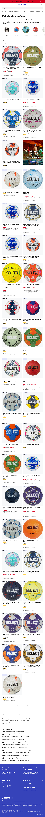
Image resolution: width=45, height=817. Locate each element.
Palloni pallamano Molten (35, 35)
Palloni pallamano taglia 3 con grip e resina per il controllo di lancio (15, 734)
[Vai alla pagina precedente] (18, 706)
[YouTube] (8, 786)
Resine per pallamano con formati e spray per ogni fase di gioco (14, 747)
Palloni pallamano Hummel (25, 35)
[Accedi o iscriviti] (39, 4)
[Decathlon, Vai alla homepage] (21, 4)
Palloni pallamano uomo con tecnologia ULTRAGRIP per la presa (14, 742)
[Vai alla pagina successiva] (26, 706)
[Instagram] (10, 786)
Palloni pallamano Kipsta (6, 35)
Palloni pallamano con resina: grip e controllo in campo (13, 731)
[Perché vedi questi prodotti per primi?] (2, 43)
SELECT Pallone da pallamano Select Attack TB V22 (11, 666)
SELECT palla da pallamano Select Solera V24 (32, 68)
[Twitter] (5, 786)
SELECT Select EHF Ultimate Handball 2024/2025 (31, 635)
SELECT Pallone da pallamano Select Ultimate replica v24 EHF (11, 635)
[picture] (12, 56)
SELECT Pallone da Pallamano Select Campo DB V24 (31, 191)
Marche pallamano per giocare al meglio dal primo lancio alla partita (15, 760)
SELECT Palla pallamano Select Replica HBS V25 (12, 508)
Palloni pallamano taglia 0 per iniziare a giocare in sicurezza (14, 761)
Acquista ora (33, 161)
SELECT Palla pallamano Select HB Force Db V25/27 (12, 131)
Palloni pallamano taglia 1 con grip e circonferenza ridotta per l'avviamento (17, 745)
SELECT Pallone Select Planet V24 (10, 540)
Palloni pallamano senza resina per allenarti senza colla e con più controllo (16, 750)
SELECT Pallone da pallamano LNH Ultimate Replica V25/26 (12, 257)
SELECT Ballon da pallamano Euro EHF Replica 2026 (31, 414)
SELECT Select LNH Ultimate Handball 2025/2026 (31, 476)
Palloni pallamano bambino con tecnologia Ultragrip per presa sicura (15, 744)
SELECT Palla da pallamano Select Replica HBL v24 (12, 414)
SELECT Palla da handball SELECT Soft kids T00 (32, 541)
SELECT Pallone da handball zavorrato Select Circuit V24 (11, 603)
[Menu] (3, 4)
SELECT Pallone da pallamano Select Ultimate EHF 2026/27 (31, 445)
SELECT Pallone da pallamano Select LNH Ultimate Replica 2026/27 (12, 100)
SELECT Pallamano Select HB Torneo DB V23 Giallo (11, 285)
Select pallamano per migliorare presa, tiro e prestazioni (13, 739)
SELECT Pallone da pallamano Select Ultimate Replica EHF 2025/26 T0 (31, 225)
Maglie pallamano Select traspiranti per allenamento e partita (14, 757)
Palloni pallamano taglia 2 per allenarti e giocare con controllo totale (15, 755)
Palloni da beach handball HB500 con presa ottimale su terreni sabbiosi (16, 749)
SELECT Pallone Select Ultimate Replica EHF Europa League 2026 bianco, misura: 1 (12, 191)
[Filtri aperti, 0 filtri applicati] (3, 40)
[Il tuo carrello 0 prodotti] (41, 4)
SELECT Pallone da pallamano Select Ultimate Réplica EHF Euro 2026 (11, 68)
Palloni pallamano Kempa (16, 35)
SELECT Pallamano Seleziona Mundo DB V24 (32, 603)
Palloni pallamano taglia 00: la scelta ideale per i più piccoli (13, 758)
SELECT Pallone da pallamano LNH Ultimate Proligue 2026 (12, 572)
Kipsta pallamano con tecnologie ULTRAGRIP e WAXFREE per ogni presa (16, 736)
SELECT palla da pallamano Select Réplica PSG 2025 (12, 320)
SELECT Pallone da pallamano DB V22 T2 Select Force (12, 476)
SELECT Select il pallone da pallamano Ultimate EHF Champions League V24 (31, 666)
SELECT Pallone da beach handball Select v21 (32, 380)
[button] (39, 197)
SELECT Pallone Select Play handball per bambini (11, 349)
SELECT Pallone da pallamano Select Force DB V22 (32, 349)
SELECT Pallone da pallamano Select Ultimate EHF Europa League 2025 (31, 257)
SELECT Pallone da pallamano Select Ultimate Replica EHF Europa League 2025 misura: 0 (12, 162)
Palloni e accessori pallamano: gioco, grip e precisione (12, 733)
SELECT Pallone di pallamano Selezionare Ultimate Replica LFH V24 (32, 131)
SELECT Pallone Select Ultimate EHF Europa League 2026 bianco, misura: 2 (12, 697)
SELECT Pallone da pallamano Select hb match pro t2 (32, 320)
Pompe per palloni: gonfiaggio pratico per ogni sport (12, 753)
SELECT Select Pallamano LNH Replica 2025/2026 (31, 100)
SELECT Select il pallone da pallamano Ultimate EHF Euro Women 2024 (31, 285)
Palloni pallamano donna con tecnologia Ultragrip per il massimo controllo (16, 752)
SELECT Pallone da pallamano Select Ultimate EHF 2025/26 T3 (31, 572)
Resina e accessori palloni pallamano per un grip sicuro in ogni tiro (15, 741)
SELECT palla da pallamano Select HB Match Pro (11, 445)
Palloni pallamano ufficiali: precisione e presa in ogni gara (13, 737)
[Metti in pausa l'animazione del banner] (40, 1)
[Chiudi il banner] (42, 1)
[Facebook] (3, 786)
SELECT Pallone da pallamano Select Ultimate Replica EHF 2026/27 (11, 380)
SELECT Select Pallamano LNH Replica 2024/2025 (31, 508)
